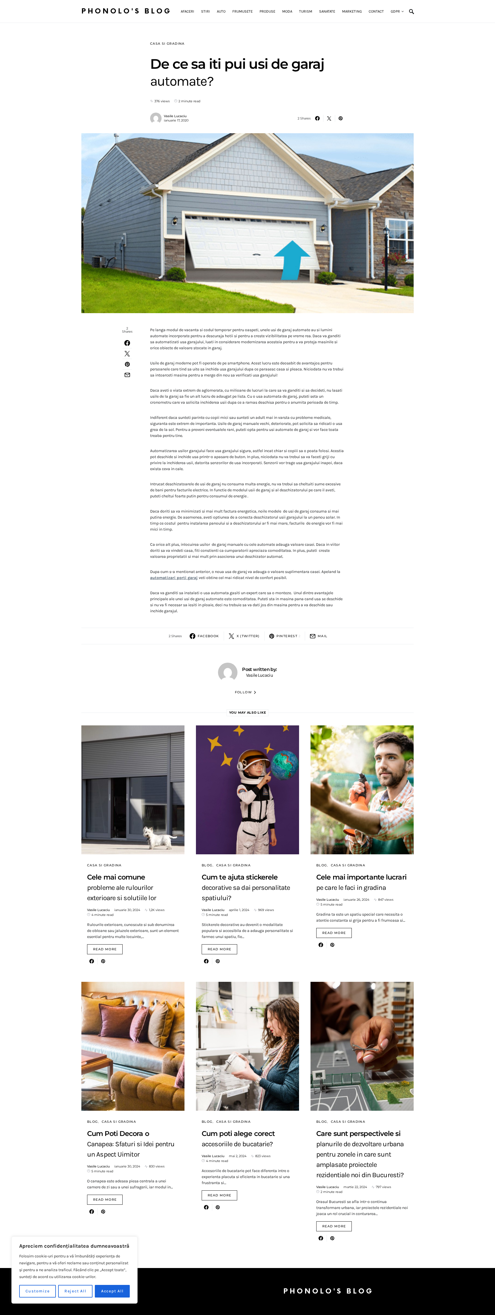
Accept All (112, 1291)
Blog (207, 865)
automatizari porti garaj (174, 577)
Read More (105, 949)
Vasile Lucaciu (175, 116)
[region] (74, 1270)
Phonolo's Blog (126, 11)
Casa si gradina (167, 44)
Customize (37, 1291)
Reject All (75, 1291)
